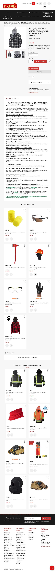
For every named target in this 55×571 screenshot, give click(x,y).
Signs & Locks (7, 16)
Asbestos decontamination (47, 16)
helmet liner (34, 187)
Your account (32, 528)
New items (6, 552)
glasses (21, 194)
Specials (6, 561)
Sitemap (18, 563)
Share (33, 76)
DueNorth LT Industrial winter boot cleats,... (38, 499)
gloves (8, 188)
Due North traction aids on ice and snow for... (15, 464)
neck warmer (11, 187)
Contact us (19, 539)
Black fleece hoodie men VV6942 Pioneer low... (14, 393)
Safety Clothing (8, 540)
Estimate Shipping (40, 82)
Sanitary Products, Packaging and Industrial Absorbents (9, 557)
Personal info (32, 532)
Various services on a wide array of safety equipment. (21, 555)
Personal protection (34, 12)
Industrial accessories (34, 16)
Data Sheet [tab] (15, 99)
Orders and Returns (33, 92)
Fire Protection (7, 536)
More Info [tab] (8, 99)
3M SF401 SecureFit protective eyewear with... (13, 303)
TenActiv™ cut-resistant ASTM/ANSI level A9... (39, 303)
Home (7, 12)
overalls (16, 192)
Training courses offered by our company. (20, 560)
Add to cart (40, 61)
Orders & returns (7, 18)
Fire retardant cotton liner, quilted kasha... (15, 499)
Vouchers (31, 539)
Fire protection (21, 12)
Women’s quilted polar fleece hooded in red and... (15, 339)
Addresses (31, 537)
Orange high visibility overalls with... (39, 464)
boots (33, 192)
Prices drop (7, 532)
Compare (39, 71)
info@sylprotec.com (45, 546)
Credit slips (31, 536)
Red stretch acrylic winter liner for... (16, 428)
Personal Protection (9, 553)
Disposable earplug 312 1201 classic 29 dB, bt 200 (15, 232)
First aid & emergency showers (47, 12)
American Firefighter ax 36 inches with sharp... (15, 268)
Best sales (6, 534)
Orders (30, 534)
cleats (8, 194)
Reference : (31, 38)
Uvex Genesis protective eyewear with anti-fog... (38, 232)
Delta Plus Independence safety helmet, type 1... (38, 268)
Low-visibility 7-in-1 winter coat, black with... (38, 393)
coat (32, 188)
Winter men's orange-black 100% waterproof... (38, 428)
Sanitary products (21, 16)
